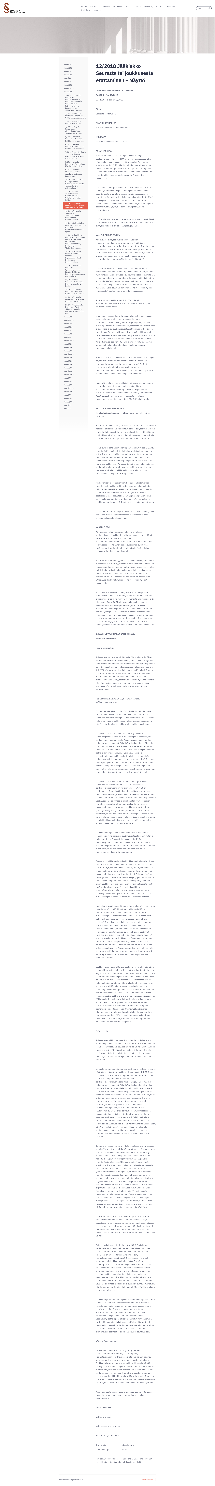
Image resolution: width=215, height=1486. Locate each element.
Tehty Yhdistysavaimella (148, 1479)
